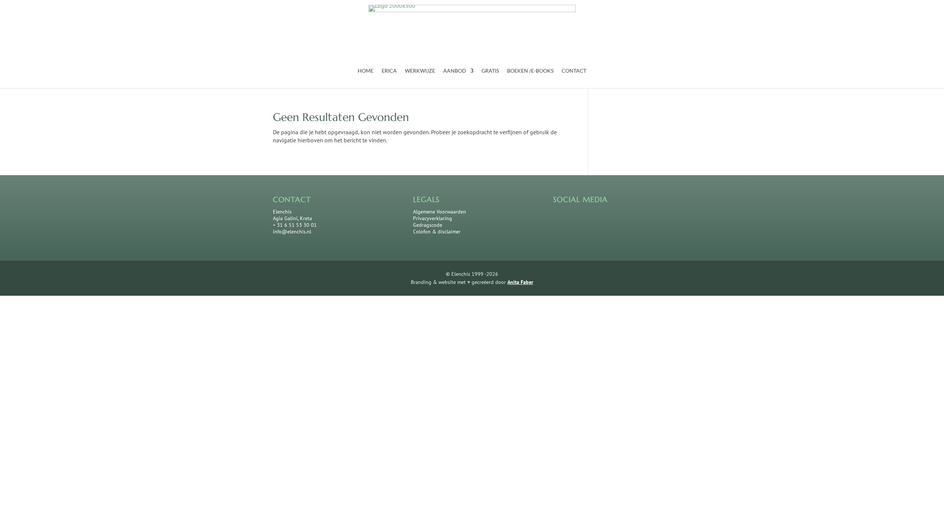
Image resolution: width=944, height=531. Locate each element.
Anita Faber (520, 282)
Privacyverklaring (432, 218)
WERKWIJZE (420, 71)
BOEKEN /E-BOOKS (530, 71)
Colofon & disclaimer (437, 231)
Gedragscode (427, 225)
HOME (366, 71)
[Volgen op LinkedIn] (583, 219)
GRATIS (490, 71)
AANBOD (454, 71)
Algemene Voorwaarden (439, 211)
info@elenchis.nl (292, 231)
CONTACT (574, 71)
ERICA (389, 71)
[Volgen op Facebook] (561, 219)
